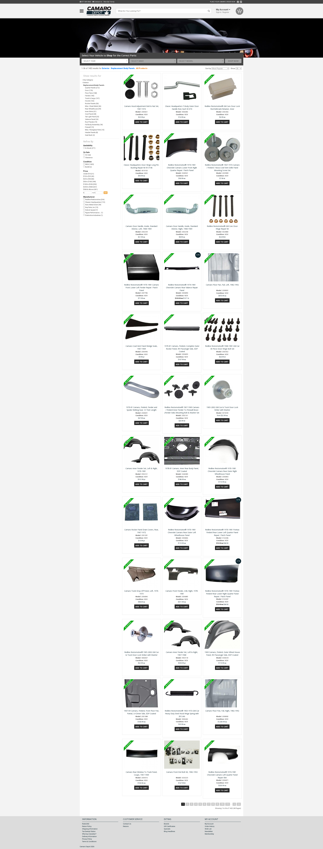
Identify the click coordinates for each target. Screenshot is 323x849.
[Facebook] (238, 2)
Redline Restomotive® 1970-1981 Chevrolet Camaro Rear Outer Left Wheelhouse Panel (182, 532)
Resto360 (85, 824)
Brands (166, 824)
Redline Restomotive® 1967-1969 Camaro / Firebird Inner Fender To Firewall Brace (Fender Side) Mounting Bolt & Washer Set (182, 410)
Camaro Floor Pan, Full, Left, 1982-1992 (222, 285)
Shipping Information (90, 829)
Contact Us (98, 2)
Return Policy (86, 826)
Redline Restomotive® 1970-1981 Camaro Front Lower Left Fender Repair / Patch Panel (141, 288)
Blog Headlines (169, 831)
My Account (209, 824)
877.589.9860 (86, 2)
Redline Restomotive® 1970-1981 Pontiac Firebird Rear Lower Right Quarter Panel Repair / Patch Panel (222, 594)
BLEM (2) (88, 167)
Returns (126, 826)
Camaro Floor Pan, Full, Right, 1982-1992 (222, 711)
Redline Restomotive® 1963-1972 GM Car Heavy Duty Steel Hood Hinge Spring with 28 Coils (182, 714)
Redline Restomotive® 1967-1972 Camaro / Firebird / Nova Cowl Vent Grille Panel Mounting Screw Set (222, 168)
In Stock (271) (90, 148)
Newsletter (209, 831)
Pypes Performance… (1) (94, 213)
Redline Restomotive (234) (94, 199)
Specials (167, 829)
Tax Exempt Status (88, 831)
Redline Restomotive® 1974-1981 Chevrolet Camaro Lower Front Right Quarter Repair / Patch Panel (182, 168)
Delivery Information (89, 836)
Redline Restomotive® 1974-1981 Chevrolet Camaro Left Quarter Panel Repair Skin (222, 775)
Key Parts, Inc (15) (91, 207)
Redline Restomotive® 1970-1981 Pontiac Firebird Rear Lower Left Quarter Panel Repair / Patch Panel (222, 532)
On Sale (88, 155)
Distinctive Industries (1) (94, 215)
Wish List (208, 829)
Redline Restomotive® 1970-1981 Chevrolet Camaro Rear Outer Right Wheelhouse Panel (222, 471)
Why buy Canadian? (89, 834)
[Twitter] (241, 2)
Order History (209, 826)
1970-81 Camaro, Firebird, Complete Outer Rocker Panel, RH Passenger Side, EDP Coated (181, 349)
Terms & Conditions (89, 841)
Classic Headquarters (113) (95, 202)
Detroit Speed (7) (91, 210)
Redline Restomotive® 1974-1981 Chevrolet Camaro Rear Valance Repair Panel (182, 288)
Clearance (88, 158)
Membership (209, 834)
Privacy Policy (87, 839)
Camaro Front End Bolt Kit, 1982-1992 (182, 772)
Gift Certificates (169, 826)
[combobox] (105, 61)
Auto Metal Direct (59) (93, 205)
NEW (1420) (89, 164)
